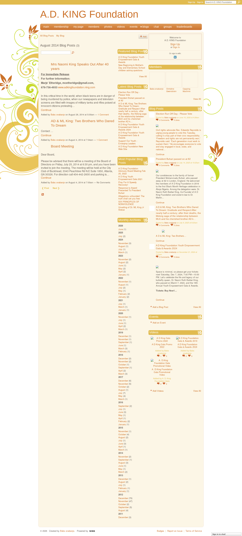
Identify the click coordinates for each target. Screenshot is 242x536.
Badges (160, 530)
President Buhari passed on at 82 (131, 99)
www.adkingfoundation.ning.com (76, 87)
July (120, 236)
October (122, 364)
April (120, 271)
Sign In (200, 2)
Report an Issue (174, 530)
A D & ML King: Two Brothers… (171, 235)
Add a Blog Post (160, 307)
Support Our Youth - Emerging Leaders (127, 142)
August (121, 246)
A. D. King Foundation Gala (163, 379)
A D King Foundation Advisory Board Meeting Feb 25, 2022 (132, 171)
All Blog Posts (47, 35)
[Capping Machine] (190, 80)
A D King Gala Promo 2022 (162, 345)
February (122, 293)
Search (239, 2)
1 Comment (103, 114)
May (120, 268)
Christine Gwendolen (171, 90)
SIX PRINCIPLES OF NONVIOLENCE (128, 203)
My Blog (60, 35)
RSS (42, 194)
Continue (46, 110)
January (122, 274)
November (123, 243)
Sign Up (191, 2)
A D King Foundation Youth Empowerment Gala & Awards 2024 (131, 127)
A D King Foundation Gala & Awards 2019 (187, 345)
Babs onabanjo (58, 114)
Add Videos (158, 390)
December (123, 336)
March (121, 252)
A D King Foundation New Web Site (130, 148)
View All (143, 76)
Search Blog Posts (73, 52)
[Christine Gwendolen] (174, 80)
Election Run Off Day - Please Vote (129, 93)
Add (145, 36)
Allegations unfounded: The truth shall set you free (131, 197)
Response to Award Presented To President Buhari (129, 190)
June (120, 229)
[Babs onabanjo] (157, 80)
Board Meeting (62, 146)
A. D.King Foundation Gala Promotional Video (162, 372)
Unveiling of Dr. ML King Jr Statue (131, 208)
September (123, 342)
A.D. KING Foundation (89, 14)
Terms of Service (194, 530)
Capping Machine (186, 90)
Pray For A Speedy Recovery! (127, 183)
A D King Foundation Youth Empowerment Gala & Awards (131, 59)
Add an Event (159, 322)
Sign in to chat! (219, 534)
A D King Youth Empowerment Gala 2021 (130, 178)
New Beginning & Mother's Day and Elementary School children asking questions (131, 67)
